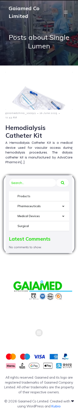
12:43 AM (11, 117)
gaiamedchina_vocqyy (20, 113)
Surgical (23, 226)
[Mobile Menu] (65, 12)
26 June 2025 (48, 113)
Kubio (56, 406)
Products (24, 196)
